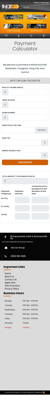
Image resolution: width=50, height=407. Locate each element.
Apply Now (10, 282)
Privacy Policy (12, 288)
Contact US (11, 279)
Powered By (38, 392)
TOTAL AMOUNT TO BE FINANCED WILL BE (18, 176)
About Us (9, 276)
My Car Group (18, 247)
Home (8, 273)
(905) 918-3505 (18, 256)
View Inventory (12, 285)
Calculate (25, 162)
